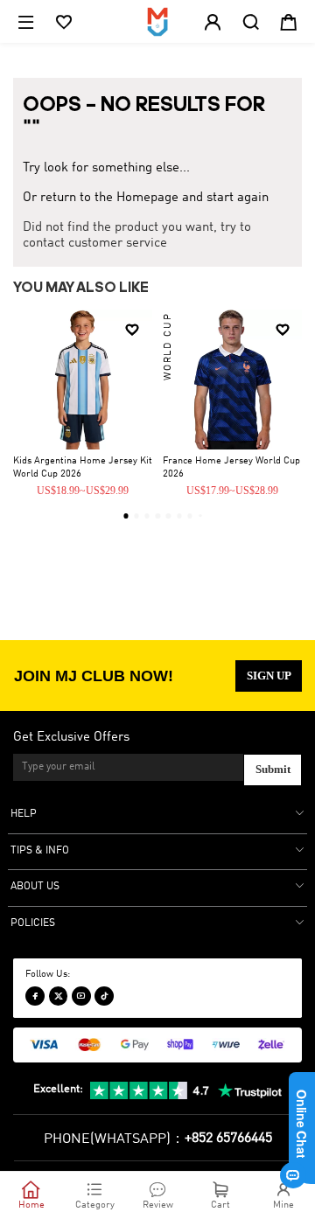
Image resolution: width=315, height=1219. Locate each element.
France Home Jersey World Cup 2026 (231, 467)
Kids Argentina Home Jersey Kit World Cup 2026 (82, 467)
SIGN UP (269, 676)
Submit (273, 769)
